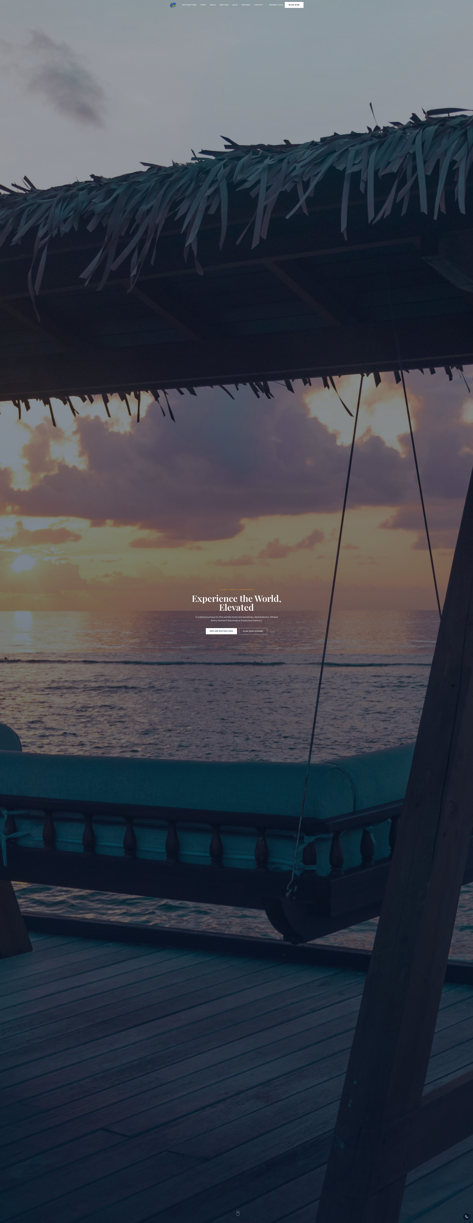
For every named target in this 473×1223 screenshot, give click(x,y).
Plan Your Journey (253, 631)
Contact (258, 5)
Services (224, 5)
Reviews (246, 5)
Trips (203, 5)
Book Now (294, 5)
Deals (213, 5)
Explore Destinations (221, 631)
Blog (235, 5)
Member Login (276, 5)
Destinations (189, 5)
